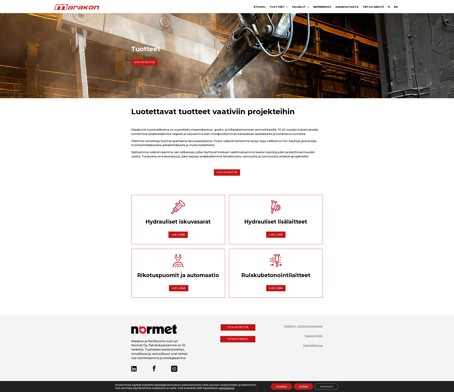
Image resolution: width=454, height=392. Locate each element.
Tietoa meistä (373, 7)
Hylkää (303, 386)
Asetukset (326, 386)
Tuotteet (277, 7)
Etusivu (259, 7)
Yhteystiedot (237, 339)
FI (389, 7)
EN (396, 7)
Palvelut (299, 7)
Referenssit (322, 7)
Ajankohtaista (347, 7)
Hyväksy (281, 386)
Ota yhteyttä (144, 62)
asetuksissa (226, 388)
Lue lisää (178, 234)
